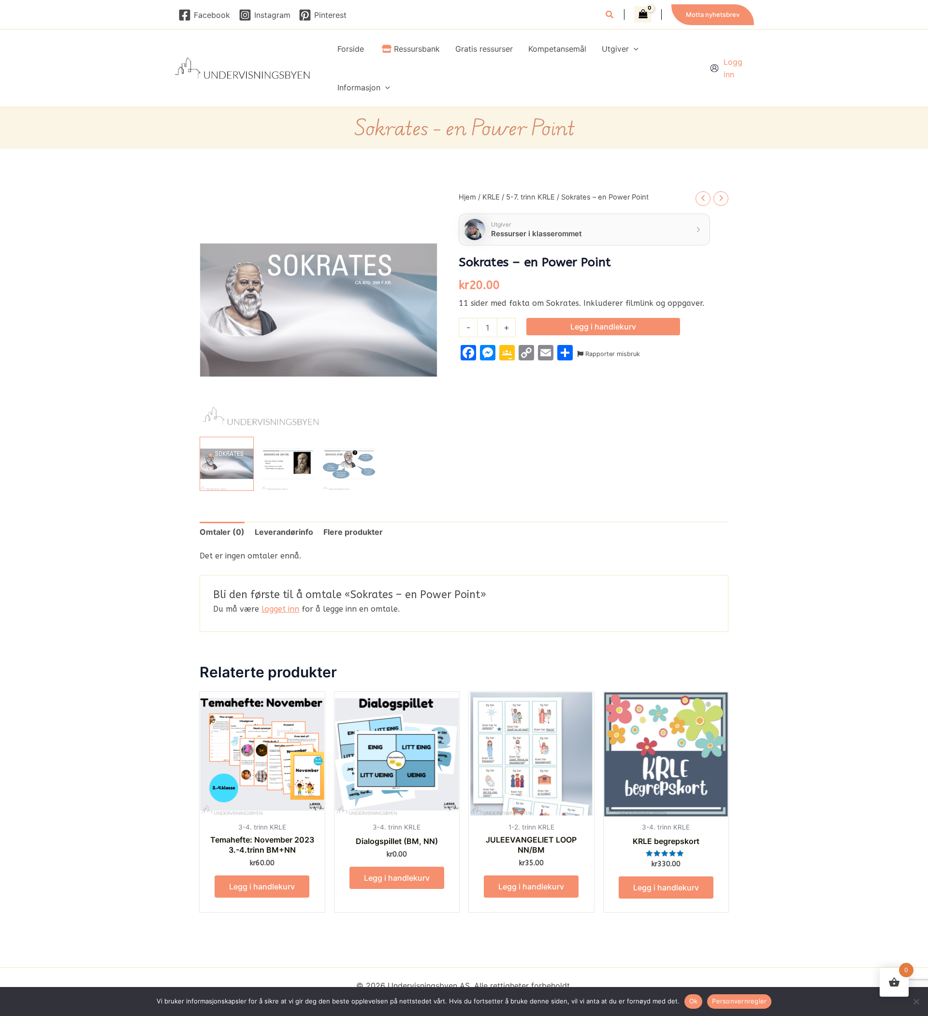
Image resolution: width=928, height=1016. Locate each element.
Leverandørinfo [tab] (284, 532)
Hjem (467, 197)
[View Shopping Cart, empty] (643, 14)
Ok (693, 1001)
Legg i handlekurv (603, 326)
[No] (916, 1001)
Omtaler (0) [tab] (222, 532)
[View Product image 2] (288, 464)
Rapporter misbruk (611, 354)
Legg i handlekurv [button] (262, 886)
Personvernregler (739, 1001)
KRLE (491, 197)
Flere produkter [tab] (353, 532)
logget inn (280, 609)
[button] (610, 16)
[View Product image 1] (227, 464)
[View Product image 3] (349, 464)
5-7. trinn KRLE (530, 197)
